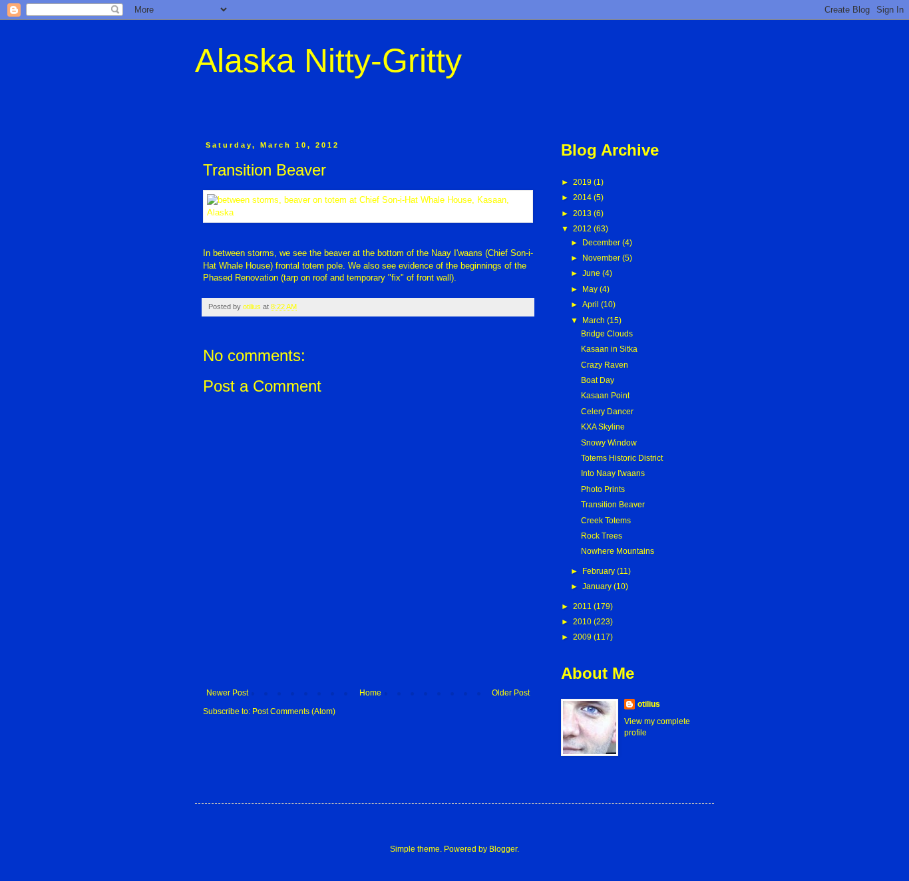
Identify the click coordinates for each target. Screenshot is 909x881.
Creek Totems (606, 520)
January (598, 586)
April (591, 304)
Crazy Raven (604, 365)
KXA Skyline (603, 427)
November (602, 258)
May (591, 289)
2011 (583, 606)
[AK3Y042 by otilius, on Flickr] (368, 212)
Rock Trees (601, 536)
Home (370, 692)
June (592, 273)
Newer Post (227, 692)
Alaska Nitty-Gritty (328, 60)
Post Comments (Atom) (293, 711)
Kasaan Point (605, 395)
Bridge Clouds (607, 333)
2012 (583, 228)
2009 (583, 637)
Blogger (503, 849)
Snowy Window (609, 442)
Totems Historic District (622, 458)
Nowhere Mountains (617, 551)
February (599, 571)
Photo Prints (603, 489)
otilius (648, 704)
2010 (583, 621)
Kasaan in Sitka (609, 349)
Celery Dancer (607, 411)
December (602, 242)
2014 (583, 197)
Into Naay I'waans (613, 473)
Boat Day (597, 380)
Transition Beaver (613, 504)
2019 (583, 182)
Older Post (511, 692)
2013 (583, 213)
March (594, 320)
